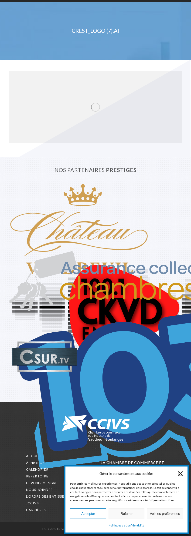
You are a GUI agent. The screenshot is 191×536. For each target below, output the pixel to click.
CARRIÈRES (36, 510)
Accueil (34, 456)
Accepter (88, 514)
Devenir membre (42, 483)
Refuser (126, 514)
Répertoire (37, 476)
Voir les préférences (165, 514)
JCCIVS (32, 503)
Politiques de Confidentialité (126, 525)
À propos (35, 463)
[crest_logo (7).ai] (95, 107)
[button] (180, 473)
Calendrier (37, 469)
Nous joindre (39, 490)
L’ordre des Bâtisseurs (48, 496)
